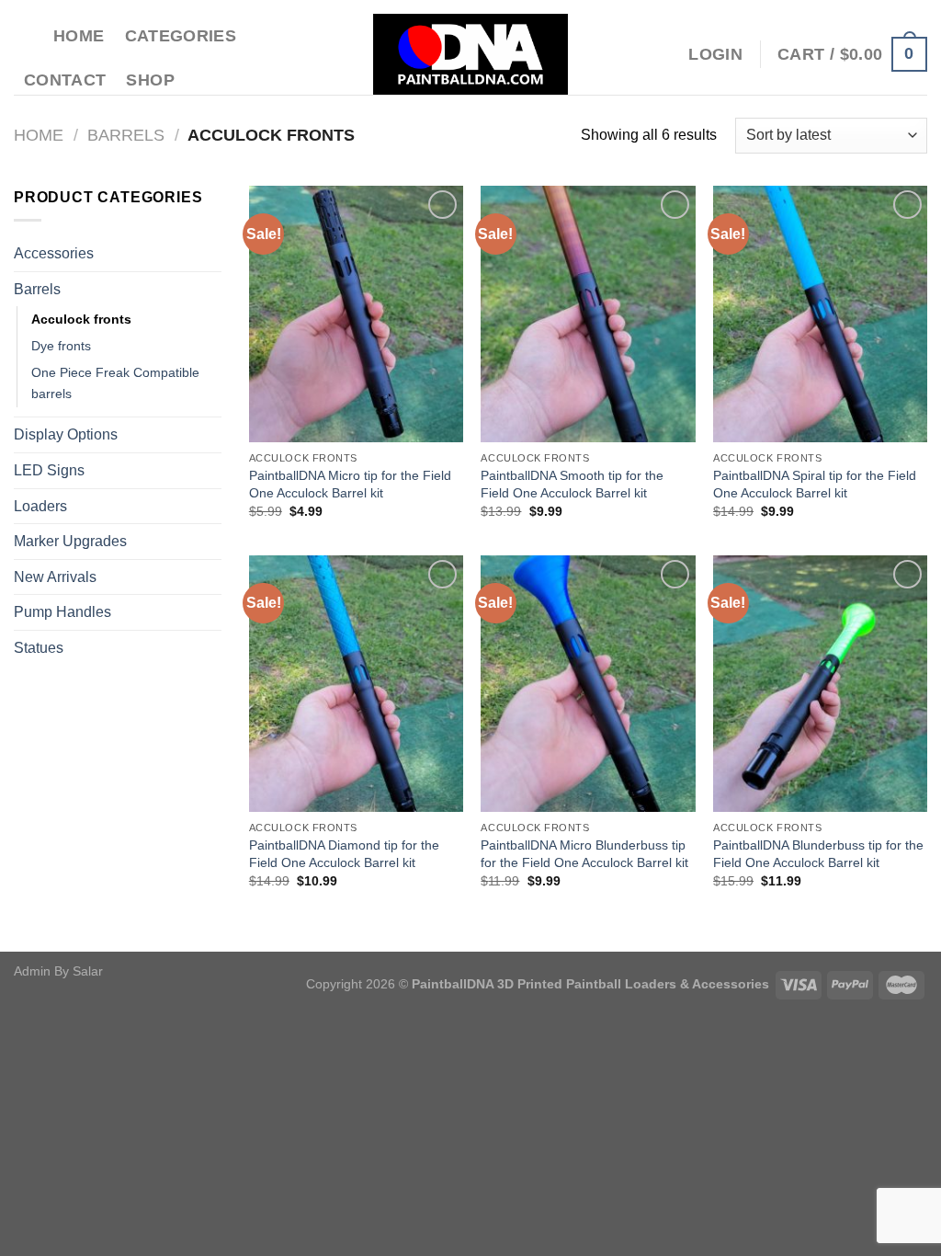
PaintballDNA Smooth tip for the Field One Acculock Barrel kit (572, 484)
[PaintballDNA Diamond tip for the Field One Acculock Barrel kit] (356, 683)
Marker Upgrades (70, 541)
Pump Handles (62, 612)
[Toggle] (214, 254)
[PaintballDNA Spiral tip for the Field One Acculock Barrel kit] (820, 314)
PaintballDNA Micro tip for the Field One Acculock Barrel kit (350, 484)
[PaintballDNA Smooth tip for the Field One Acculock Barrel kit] (588, 314)
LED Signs (49, 470)
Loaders (40, 506)
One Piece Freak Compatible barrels (115, 383)
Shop (150, 80)
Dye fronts (61, 345)
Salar (88, 971)
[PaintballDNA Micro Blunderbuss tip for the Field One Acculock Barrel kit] (588, 683)
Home (78, 36)
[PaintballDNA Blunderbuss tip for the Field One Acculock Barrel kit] (820, 683)
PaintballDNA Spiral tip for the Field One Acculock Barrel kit (814, 484)
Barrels (125, 134)
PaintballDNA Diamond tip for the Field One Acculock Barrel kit (344, 854)
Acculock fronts (81, 319)
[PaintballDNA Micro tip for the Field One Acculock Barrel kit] (356, 314)
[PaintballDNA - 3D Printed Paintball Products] (471, 54)
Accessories (54, 253)
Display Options (66, 434)
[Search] (23, 35)
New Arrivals (55, 577)
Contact (65, 80)
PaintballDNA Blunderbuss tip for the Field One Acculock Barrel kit (818, 854)
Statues (38, 648)
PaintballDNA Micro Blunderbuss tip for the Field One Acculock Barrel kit (584, 854)
